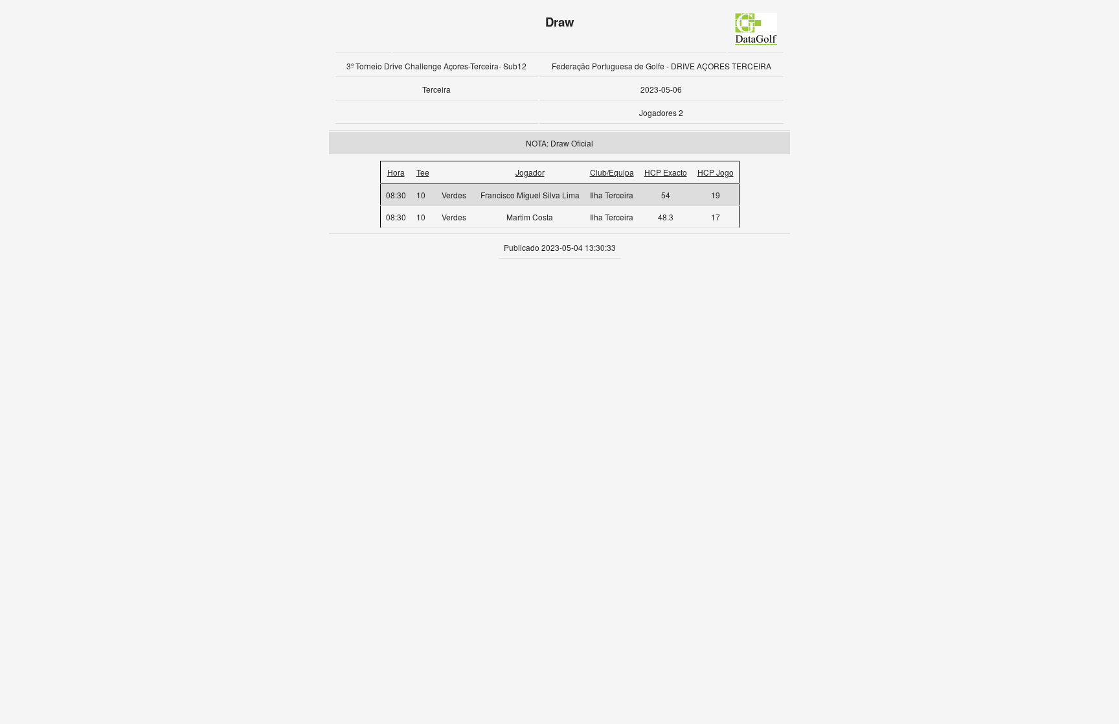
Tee (422, 172)
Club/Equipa (612, 172)
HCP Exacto (665, 172)
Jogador (530, 172)
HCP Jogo (715, 172)
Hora (396, 172)
